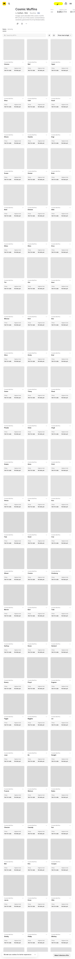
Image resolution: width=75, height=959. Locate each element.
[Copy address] (17, 23)
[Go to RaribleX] (58, 3)
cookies (14, 954)
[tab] (4, 29)
